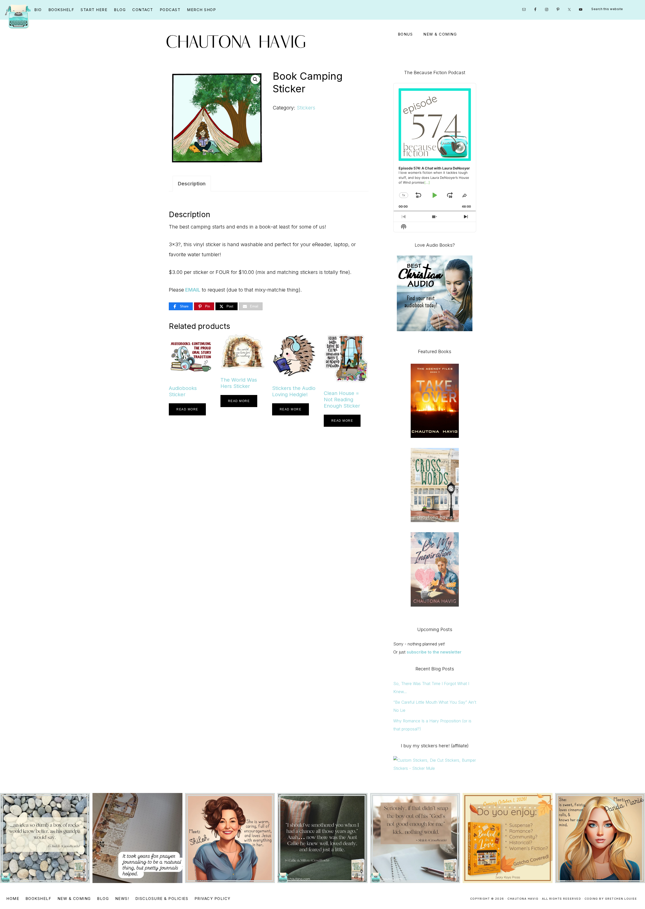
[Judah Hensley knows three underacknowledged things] (45, 838)
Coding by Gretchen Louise (611, 898)
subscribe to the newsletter (434, 652)
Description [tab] (192, 184)
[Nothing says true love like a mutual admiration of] (508, 838)
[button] (255, 79)
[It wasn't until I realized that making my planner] (137, 838)
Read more (187, 409)
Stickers (306, 108)
